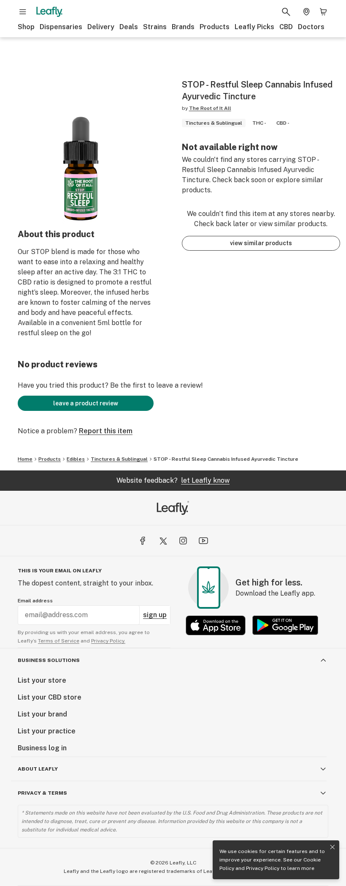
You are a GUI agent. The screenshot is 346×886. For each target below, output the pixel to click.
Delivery (100, 27)
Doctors (311, 27)
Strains (155, 27)
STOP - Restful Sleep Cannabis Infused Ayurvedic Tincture (226, 459)
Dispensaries (61, 27)
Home (25, 459)
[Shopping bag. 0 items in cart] (323, 12)
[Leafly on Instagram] (183, 541)
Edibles (76, 459)
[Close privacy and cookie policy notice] (332, 847)
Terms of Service (58, 641)
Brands (183, 27)
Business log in (42, 748)
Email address (35, 601)
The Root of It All (210, 108)
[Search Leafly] (286, 12)
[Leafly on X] (163, 541)
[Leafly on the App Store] (216, 625)
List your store (42, 680)
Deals (128, 27)
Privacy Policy (262, 868)
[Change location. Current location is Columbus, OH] (306, 12)
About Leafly (38, 769)
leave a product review (85, 403)
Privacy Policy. (108, 641)
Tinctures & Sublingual (119, 459)
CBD (286, 27)
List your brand (42, 714)
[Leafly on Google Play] (285, 625)
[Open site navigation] (23, 12)
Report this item (105, 431)
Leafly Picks (254, 27)
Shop (26, 27)
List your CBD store (49, 697)
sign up (155, 615)
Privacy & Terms (42, 793)
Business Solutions (49, 660)
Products (215, 27)
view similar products (261, 243)
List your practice (47, 731)
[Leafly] (49, 12)
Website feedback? (173, 480)
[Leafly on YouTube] (203, 541)
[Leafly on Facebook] (142, 540)
